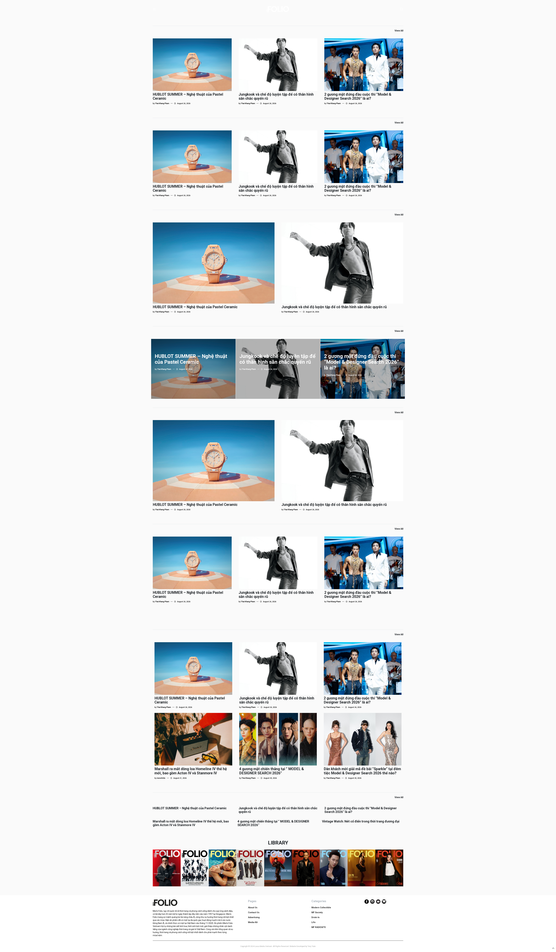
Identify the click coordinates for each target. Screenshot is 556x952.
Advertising (254, 917)
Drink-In (315, 917)
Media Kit (253, 922)
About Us (252, 907)
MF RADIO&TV (318, 927)
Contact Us (253, 912)
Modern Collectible (321, 907)
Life (313, 922)
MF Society (317, 912)
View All (399, 30)
